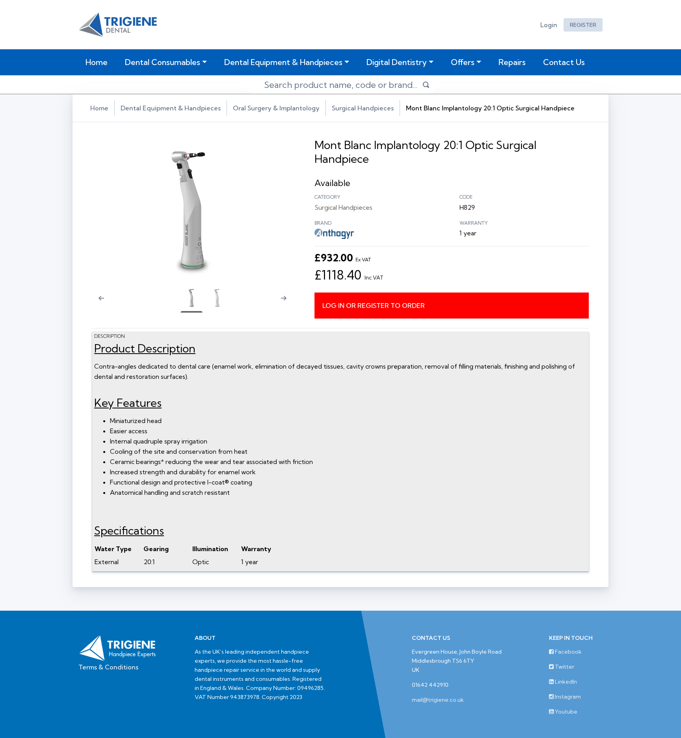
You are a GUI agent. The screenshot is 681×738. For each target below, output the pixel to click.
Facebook (568, 651)
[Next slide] (287, 303)
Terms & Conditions (108, 667)
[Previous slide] (96, 303)
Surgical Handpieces (363, 108)
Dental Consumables (162, 62)
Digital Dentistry (397, 62)
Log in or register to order (373, 305)
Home (98, 62)
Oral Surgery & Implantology (276, 108)
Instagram (567, 696)
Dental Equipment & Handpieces (283, 62)
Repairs (512, 62)
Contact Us (564, 62)
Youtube (565, 711)
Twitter (564, 666)
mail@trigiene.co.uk (438, 699)
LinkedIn (565, 681)
